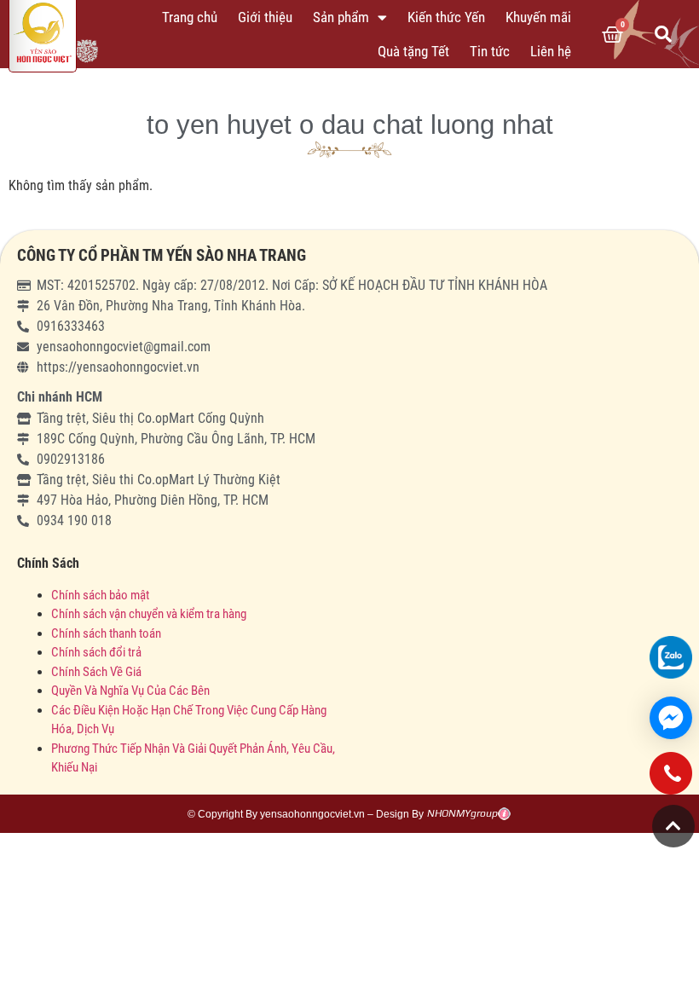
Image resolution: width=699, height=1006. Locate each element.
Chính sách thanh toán (106, 633)
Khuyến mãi (538, 17)
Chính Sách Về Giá (96, 671)
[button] (663, 34)
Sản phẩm (341, 17)
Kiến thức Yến (446, 17)
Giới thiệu (265, 17)
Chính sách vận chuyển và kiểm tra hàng (148, 614)
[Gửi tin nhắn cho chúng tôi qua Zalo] (671, 657)
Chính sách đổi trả (96, 652)
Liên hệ (550, 51)
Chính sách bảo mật (101, 595)
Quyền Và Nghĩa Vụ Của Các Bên (130, 690)
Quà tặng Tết (413, 51)
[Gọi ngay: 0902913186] (671, 779)
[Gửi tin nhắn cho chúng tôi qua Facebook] (671, 718)
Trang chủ (189, 17)
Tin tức (490, 51)
